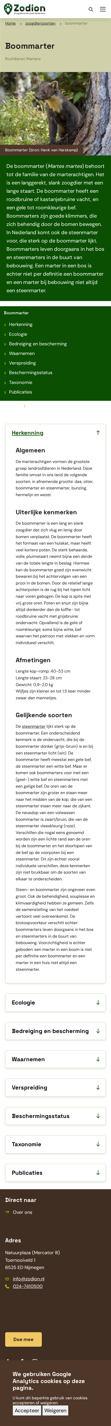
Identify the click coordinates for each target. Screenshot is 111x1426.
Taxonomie (20, 382)
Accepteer (27, 1410)
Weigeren (55, 1410)
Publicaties (20, 392)
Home (10, 23)
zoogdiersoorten (40, 23)
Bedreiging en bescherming (38, 344)
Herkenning (21, 324)
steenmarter (33, 726)
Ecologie (18, 334)
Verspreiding (22, 363)
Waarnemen (22, 353)
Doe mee (23, 1339)
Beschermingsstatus (30, 372)
